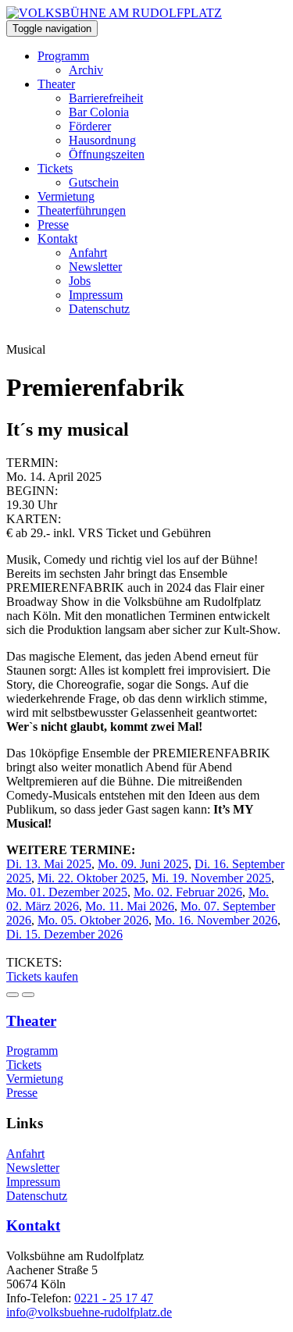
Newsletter (95, 266)
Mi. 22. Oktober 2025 (91, 878)
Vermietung (66, 196)
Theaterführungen (82, 210)
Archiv (86, 70)
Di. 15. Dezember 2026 (64, 934)
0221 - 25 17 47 (113, 1298)
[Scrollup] (28, 994)
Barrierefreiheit (106, 98)
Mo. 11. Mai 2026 (129, 906)
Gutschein (94, 182)
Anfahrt (88, 252)
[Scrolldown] (12, 994)
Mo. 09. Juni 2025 (143, 864)
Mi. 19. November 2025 (211, 878)
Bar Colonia (99, 112)
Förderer (90, 126)
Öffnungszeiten (107, 154)
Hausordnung (102, 140)
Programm (63, 55)
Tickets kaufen (42, 976)
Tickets (55, 168)
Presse (53, 224)
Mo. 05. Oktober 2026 (93, 920)
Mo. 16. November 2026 (216, 920)
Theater (56, 84)
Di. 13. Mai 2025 (48, 864)
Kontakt (57, 238)
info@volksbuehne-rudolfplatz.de (89, 1312)
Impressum (96, 294)
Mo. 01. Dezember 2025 (66, 892)
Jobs (80, 280)
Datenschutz (99, 308)
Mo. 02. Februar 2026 (188, 892)
